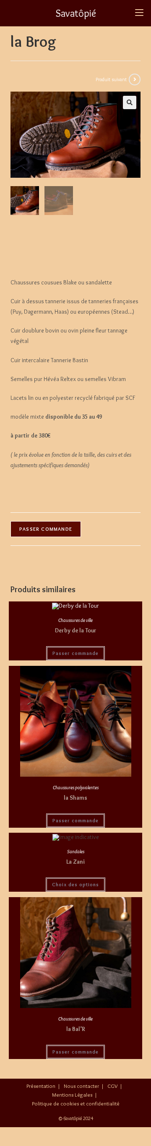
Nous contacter (81, 1085)
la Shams (75, 797)
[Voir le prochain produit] (135, 79)
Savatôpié (75, 13)
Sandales (75, 851)
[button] (129, 102)
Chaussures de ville (75, 620)
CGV (112, 1085)
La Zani (75, 861)
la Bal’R (75, 1029)
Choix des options (75, 884)
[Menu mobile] (139, 13)
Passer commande (45, 529)
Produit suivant (111, 79)
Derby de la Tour (75, 630)
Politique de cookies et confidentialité (76, 1103)
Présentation (40, 1085)
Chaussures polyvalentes (76, 787)
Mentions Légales (72, 1094)
